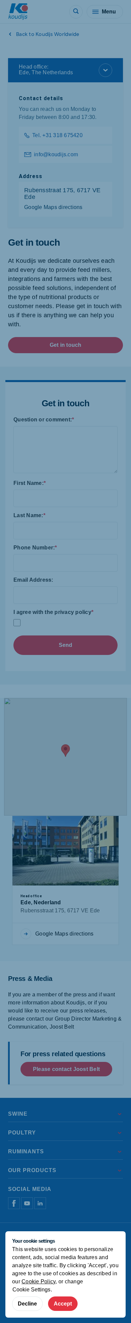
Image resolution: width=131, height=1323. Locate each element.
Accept (63, 1304)
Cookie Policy (38, 1281)
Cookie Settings (31, 1289)
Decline (27, 1304)
